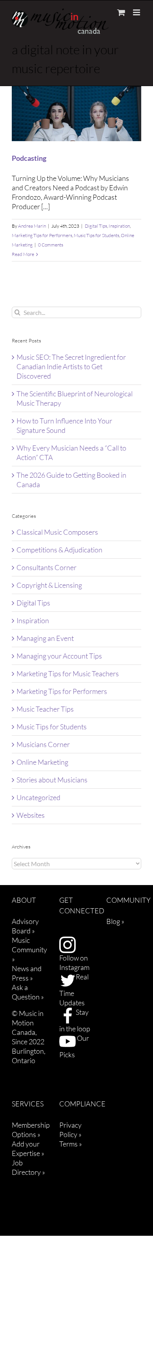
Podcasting (29, 158)
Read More (23, 254)
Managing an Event (45, 638)
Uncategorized (38, 797)
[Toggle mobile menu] (137, 12)
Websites (30, 815)
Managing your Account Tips (59, 655)
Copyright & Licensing (49, 585)
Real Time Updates (74, 989)
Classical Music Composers (57, 532)
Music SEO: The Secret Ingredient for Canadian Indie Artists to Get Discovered (71, 366)
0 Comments (50, 245)
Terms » (70, 1143)
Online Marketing (42, 762)
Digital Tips (96, 226)
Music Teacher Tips (45, 709)
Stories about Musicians (51, 779)
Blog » (115, 921)
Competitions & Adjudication (59, 549)
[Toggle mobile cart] (121, 12)
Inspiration (119, 226)
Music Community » (29, 949)
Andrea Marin (32, 226)
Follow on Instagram (74, 962)
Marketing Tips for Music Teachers (67, 673)
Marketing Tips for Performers (42, 235)
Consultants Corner (46, 567)
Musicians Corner (43, 744)
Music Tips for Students (96, 235)
